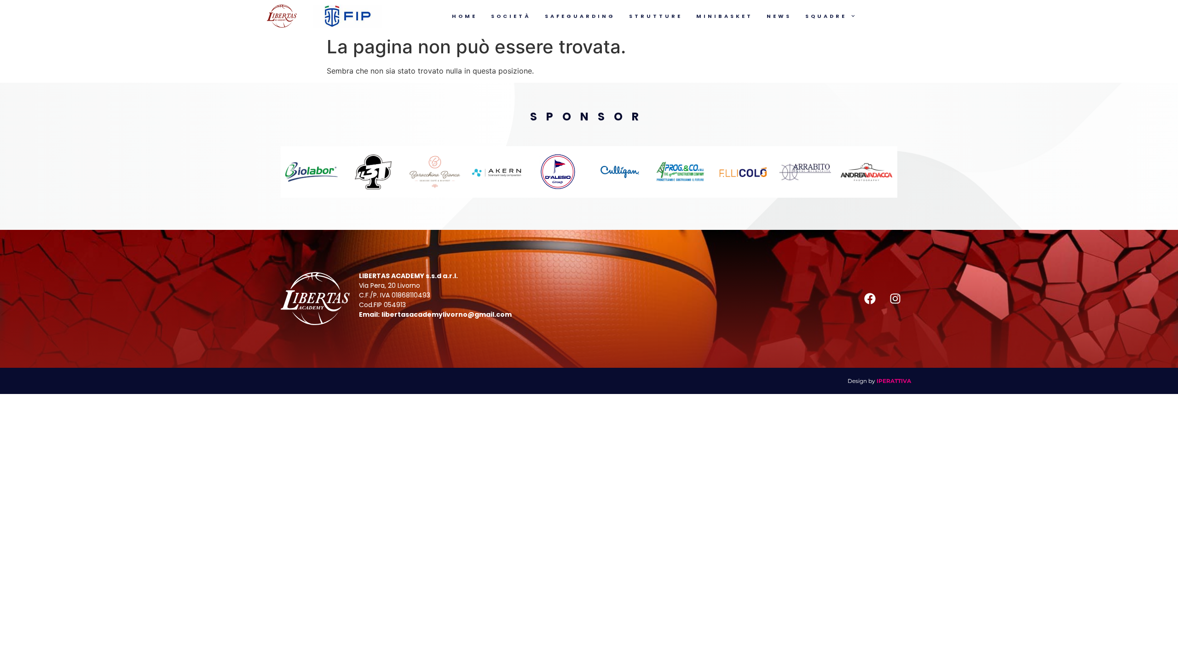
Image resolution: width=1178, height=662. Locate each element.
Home (464, 16)
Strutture (655, 16)
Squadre (826, 16)
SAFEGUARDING (580, 16)
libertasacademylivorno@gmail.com (446, 314)
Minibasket (724, 16)
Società (511, 16)
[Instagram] (895, 298)
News (779, 16)
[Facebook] (869, 298)
